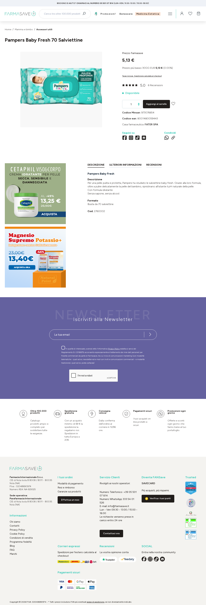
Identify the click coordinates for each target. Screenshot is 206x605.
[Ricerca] (85, 14)
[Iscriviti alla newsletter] (150, 335)
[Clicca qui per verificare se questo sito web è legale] (190, 522)
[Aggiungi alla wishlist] (173, 104)
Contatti (14, 525)
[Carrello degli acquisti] (198, 14)
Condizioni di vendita (21, 537)
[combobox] (62, 14)
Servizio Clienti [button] (110, 477)
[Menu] (170, 13)
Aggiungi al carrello (156, 104)
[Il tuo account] (181, 14)
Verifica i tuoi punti (160, 498)
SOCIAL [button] (147, 546)
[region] (61, 89)
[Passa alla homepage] (20, 14)
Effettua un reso (70, 499)
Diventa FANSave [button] (153, 477)
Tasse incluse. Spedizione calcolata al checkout (142, 76)
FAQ (12, 549)
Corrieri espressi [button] (69, 546)
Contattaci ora (111, 533)
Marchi (13, 553)
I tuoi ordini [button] (65, 477)
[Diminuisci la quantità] (139, 105)
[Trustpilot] (108, 559)
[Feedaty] (127, 559)
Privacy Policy (114, 349)
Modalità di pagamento (70, 483)
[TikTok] (137, 138)
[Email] (143, 138)
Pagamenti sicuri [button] (69, 572)
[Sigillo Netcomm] (190, 503)
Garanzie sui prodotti (69, 491)
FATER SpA (151, 124)
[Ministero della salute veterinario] (190, 534)
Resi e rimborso (66, 487)
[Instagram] (131, 138)
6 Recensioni (155, 85)
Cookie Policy (17, 533)
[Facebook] (124, 138)
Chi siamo (15, 521)
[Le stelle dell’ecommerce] (190, 488)
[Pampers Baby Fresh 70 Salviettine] (61, 86)
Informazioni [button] (18, 515)
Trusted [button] (190, 477)
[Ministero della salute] (190, 514)
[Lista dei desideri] (190, 14)
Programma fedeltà (21, 541)
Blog (12, 545)
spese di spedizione (95, 602)
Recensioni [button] (107, 546)
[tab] (96, 165)
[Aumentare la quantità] (139, 103)
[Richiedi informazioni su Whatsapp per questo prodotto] (166, 138)
